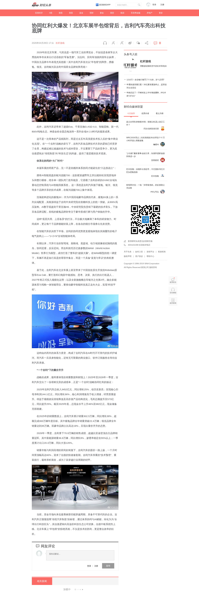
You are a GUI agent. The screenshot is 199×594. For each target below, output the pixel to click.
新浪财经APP (104, 5)
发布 (108, 565)
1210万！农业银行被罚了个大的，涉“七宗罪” (145, 80)
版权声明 (127, 256)
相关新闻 (42, 581)
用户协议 (139, 256)
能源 (122, 13)
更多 (161, 13)
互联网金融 (135, 13)
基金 (81, 13)
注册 (162, 5)
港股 (61, 13)
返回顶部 (173, 313)
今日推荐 (131, 113)
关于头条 (127, 252)
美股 (71, 13)
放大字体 (121, 43)
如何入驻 (139, 252)
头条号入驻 (130, 54)
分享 (146, 43)
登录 (89, 565)
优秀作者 (145, 113)
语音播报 (105, 43)
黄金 (102, 13)
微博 (129, 43)
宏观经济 (39, 13)
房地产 (149, 13)
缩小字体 (113, 43)
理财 (91, 13)
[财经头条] (41, 5)
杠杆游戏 (60, 43)
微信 (138, 43)
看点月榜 (159, 113)
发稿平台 (150, 252)
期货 (112, 13)
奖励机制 (162, 252)
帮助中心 (150, 256)
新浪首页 (173, 282)
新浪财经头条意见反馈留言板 (140, 241)
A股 (50, 13)
